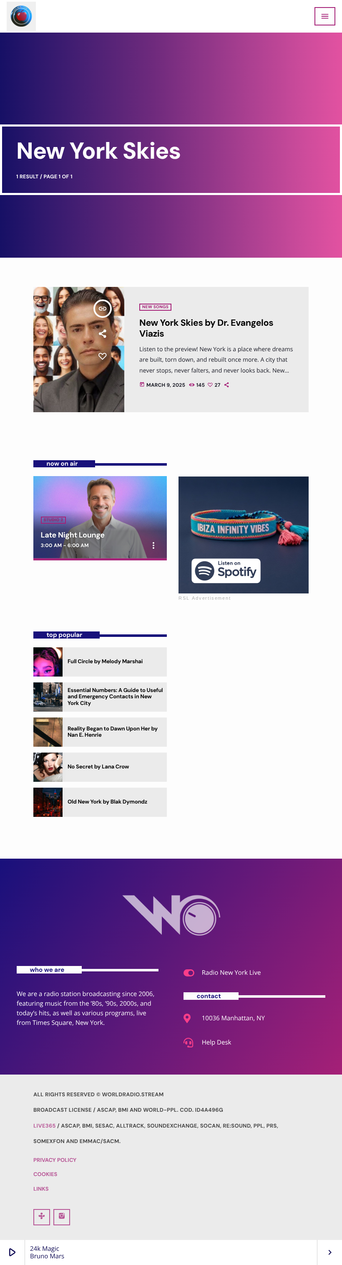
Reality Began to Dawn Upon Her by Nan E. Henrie (113, 732)
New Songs (155, 307)
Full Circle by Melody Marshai (105, 661)
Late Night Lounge (73, 535)
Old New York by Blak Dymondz (107, 802)
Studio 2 (53, 520)
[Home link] (21, 16)
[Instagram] (61, 1217)
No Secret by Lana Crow (98, 767)
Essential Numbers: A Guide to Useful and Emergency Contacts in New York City (115, 697)
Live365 (44, 1126)
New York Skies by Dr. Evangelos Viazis (206, 328)
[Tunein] (41, 1217)
